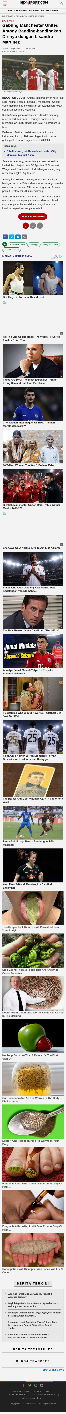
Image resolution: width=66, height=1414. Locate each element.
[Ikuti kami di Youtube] (41, 1386)
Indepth (34, 10)
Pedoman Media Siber (15, 1395)
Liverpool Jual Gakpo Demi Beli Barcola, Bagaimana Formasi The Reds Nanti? (29, 1336)
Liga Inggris (34, 245)
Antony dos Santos (50, 245)
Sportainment (49, 10)
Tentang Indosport (20, 1391)
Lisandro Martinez (11, 249)
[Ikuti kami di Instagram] (35, 1386)
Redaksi (37, 1391)
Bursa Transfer (17, 10)
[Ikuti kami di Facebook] (23, 1386)
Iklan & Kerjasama (27, 1398)
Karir (48, 1391)
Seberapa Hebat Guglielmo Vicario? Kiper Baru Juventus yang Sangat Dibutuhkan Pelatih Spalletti (32, 1325)
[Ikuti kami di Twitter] (29, 1386)
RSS (41, 1398)
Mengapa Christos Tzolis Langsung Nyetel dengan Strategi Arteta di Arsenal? (34, 1314)
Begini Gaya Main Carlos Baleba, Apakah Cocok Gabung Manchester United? (33, 1305)
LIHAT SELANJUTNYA (33, 216)
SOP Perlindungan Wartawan (43, 1395)
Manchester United (17, 245)
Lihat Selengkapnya (53, 1369)
